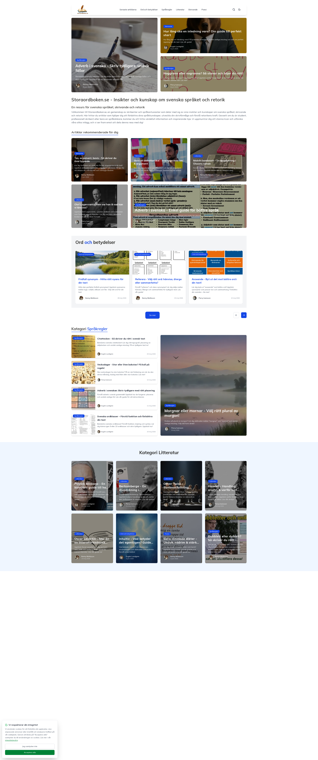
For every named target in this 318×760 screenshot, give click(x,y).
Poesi (204, 9)
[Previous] (236, 315)
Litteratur (180, 9)
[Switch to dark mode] (239, 9)
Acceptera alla (30, 752)
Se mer (152, 315)
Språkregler (167, 9)
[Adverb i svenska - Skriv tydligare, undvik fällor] (114, 55)
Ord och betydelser (149, 9)
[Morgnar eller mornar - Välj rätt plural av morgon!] (203, 385)
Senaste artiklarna (128, 9)
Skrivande (193, 9)
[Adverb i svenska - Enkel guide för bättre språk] (189, 206)
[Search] (233, 9)
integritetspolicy (11, 740)
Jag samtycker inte (29, 746)
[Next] (244, 315)
